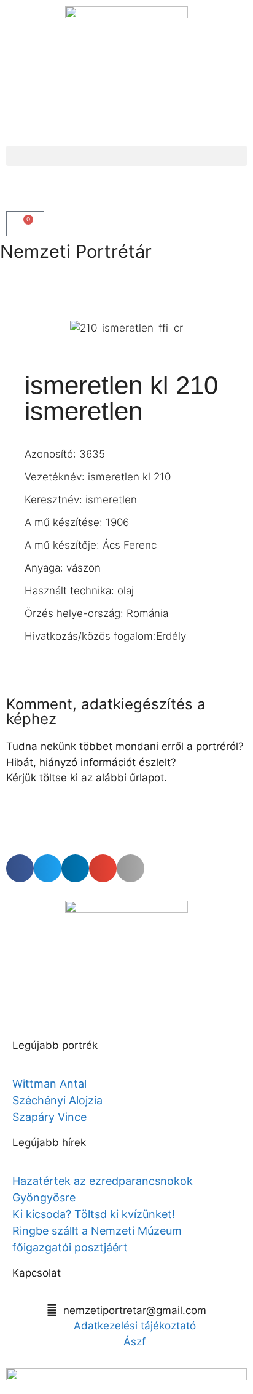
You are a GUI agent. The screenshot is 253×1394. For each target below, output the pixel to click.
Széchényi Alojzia (57, 1100)
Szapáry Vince (49, 1116)
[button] (126, 156)
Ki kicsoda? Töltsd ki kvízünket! (93, 1214)
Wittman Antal (51, 1083)
